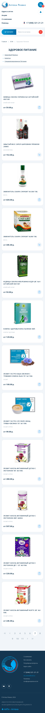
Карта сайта (27, 666)
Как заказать (28, 660)
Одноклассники (9, 686)
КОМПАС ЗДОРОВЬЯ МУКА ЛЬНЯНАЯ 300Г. (19, 329)
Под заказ (39, 107)
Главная (4, 42)
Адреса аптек (7, 11)
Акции (4, 15)
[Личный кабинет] (40, 12)
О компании (7, 19)
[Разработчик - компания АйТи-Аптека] (22, 709)
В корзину (39, 154)
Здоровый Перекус (11, 55)
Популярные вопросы (31, 663)
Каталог (10, 32)
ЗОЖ (11, 42)
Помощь (5, 23)
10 (17, 638)
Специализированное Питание (16, 61)
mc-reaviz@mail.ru (29, 675)
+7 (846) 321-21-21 (34, 22)
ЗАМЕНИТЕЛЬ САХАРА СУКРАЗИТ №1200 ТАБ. (20, 192)
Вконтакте (4, 686)
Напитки (8, 58)
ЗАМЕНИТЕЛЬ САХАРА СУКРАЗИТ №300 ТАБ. (20, 236)
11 (22, 638)
